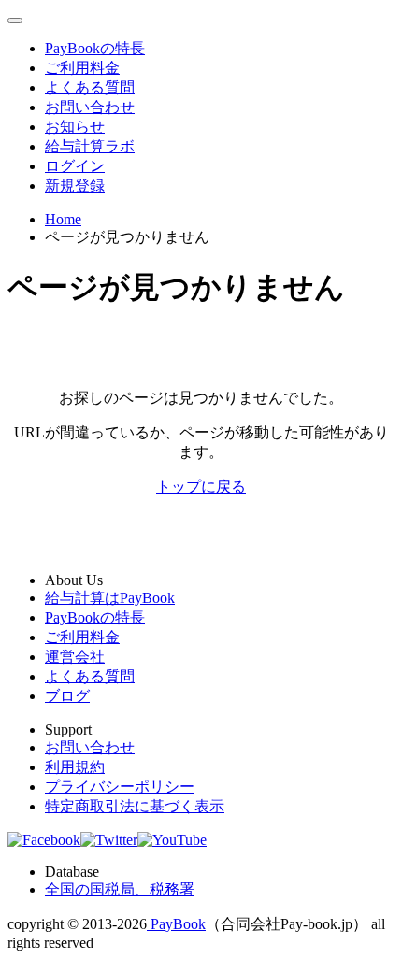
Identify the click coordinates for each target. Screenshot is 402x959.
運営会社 (75, 657)
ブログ (67, 696)
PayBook (176, 924)
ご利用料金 (82, 68)
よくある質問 (90, 87)
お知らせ (75, 127)
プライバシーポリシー (119, 786)
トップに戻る (201, 486)
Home (63, 219)
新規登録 (75, 185)
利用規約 (75, 767)
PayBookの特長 (95, 48)
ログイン (75, 166)
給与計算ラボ (90, 146)
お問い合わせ (90, 107)
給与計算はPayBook (110, 598)
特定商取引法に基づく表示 (134, 806)
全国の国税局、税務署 (119, 889)
